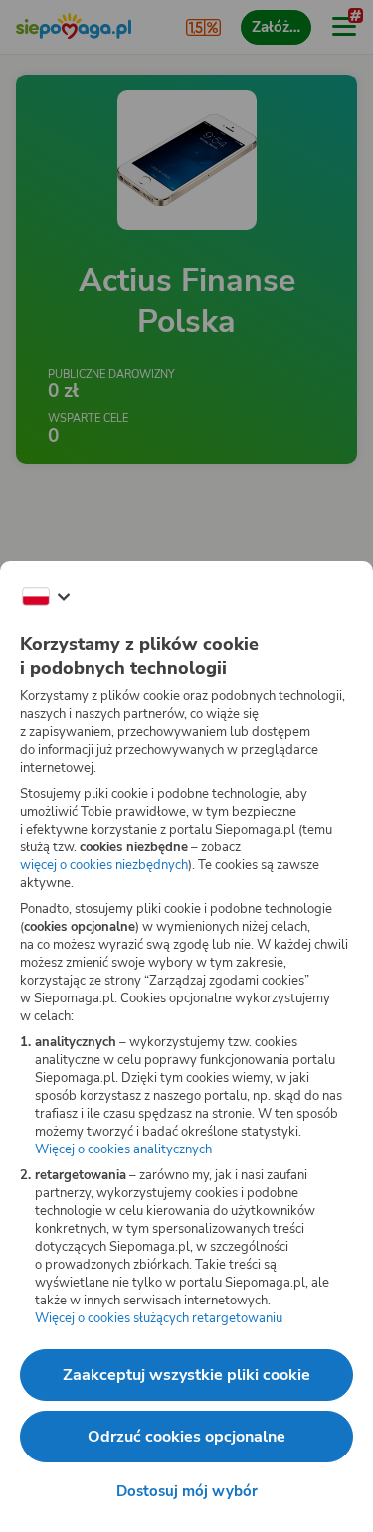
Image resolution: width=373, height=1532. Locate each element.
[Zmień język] (46, 597)
